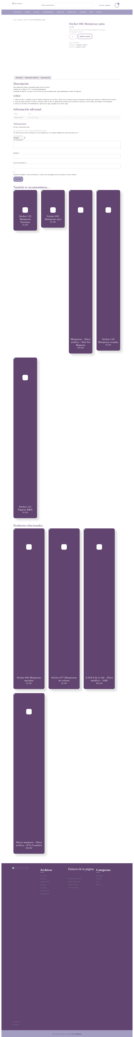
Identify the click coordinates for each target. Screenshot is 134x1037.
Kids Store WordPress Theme (61, 1034)
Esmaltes (60, 12)
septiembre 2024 (44, 882)
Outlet (99, 12)
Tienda (27, 12)
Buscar (87, 5)
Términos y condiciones (74, 878)
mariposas (78, 47)
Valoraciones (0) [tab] (45, 77)
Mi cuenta (17, 12)
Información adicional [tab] (31, 77)
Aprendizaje (99, 875)
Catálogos (99, 879)
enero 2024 (43, 888)
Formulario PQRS (73, 887)
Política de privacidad (74, 881)
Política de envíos (73, 884)
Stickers (83, 12)
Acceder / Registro (104, 5)
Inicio (15, 19)
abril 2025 (43, 879)
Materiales (71, 12)
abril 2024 (43, 885)
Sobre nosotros (16, 1021)
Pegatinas (20, 19)
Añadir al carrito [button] (25, 210)
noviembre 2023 (44, 891)
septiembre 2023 (44, 894)
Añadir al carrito (85, 36)
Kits (91, 12)
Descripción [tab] (19, 77)
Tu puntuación (18, 136)
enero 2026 (43, 875)
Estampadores (47, 12)
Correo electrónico (20, 163)
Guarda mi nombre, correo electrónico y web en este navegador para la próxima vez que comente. (45, 174)
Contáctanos (15, 1024)
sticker (84, 47)
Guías (97, 882)
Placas (36, 12)
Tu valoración (18, 140)
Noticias (98, 885)
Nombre (16, 153)
